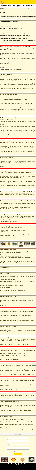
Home (9, 463)
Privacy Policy (9, 450)
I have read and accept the (14, 451)
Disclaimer (18, 464)
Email (8, 439)
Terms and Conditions (15, 463)
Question (8, 446)
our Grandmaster (12, 429)
